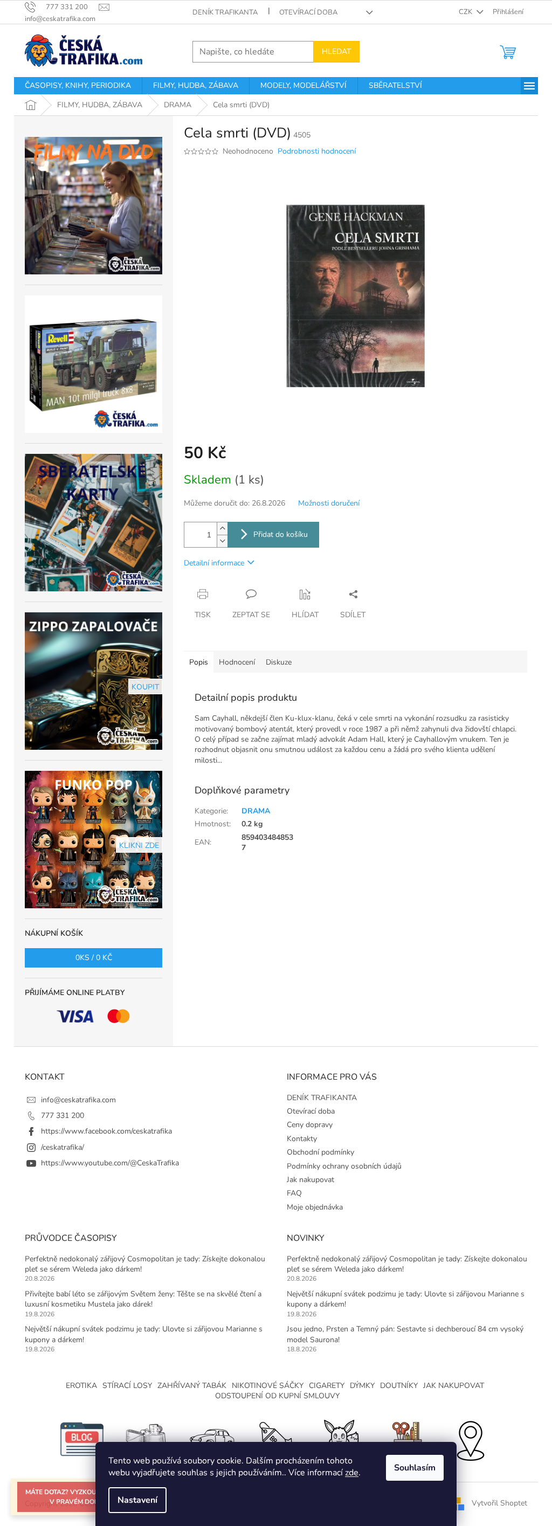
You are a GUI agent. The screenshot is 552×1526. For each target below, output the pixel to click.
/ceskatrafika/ (62, 1147)
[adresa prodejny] (470, 1438)
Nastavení (137, 1500)
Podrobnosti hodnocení (317, 151)
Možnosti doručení (329, 503)
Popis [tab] (198, 662)
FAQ (294, 1193)
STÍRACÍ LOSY (127, 1385)
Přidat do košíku (280, 534)
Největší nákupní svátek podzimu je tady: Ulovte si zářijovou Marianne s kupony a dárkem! (144, 1334)
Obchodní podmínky (320, 1152)
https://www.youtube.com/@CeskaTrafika (110, 1163)
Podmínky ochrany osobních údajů (344, 1166)
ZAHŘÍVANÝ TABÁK (191, 1385)
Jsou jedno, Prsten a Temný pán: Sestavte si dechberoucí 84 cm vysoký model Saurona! (405, 1334)
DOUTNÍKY (399, 1385)
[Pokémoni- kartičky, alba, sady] (341, 1438)
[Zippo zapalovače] (147, 1438)
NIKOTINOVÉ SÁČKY (267, 1385)
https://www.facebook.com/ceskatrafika (106, 1131)
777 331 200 (62, 1115)
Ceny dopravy (310, 1125)
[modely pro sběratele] (211, 1438)
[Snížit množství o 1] (222, 541)
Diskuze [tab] (279, 662)
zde (351, 1473)
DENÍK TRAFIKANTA (225, 12)
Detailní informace (214, 563)
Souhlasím (415, 1468)
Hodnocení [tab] (237, 662)
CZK (466, 12)
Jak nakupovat (310, 1180)
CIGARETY (326, 1385)
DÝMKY (362, 1385)
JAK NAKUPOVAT (453, 1385)
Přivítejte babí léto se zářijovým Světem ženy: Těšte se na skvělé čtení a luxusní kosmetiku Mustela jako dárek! (143, 1299)
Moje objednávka (315, 1207)
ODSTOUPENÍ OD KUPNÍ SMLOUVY (277, 1396)
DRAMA (256, 811)
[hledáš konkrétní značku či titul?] (276, 1438)
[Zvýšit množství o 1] (222, 528)
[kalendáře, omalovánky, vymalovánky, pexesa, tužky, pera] (405, 1438)
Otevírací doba (308, 12)
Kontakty (302, 1139)
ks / (93, 957)
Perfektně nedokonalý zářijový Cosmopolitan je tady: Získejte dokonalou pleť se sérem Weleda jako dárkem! (145, 1264)
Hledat (336, 51)
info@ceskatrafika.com (78, 1100)
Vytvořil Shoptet (499, 1503)
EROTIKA (81, 1385)
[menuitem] (78, 85)
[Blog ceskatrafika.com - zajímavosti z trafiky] (82, 1438)
